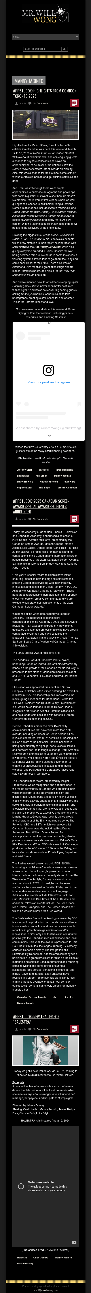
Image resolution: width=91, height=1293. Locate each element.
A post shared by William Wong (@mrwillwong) (48, 428)
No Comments (40, 103)
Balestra (22, 1257)
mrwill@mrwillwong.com (45, 1290)
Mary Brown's (25, 481)
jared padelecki (64, 469)
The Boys (44, 487)
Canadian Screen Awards (31, 997)
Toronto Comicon (66, 487)
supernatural (24, 487)
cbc (55, 997)
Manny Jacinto (62, 475)
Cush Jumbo (40, 1257)
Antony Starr (24, 469)
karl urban (41, 475)
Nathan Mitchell (49, 481)
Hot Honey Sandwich (47, 247)
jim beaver (23, 475)
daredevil (44, 469)
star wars (69, 481)
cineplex (69, 997)
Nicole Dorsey (25, 1263)
